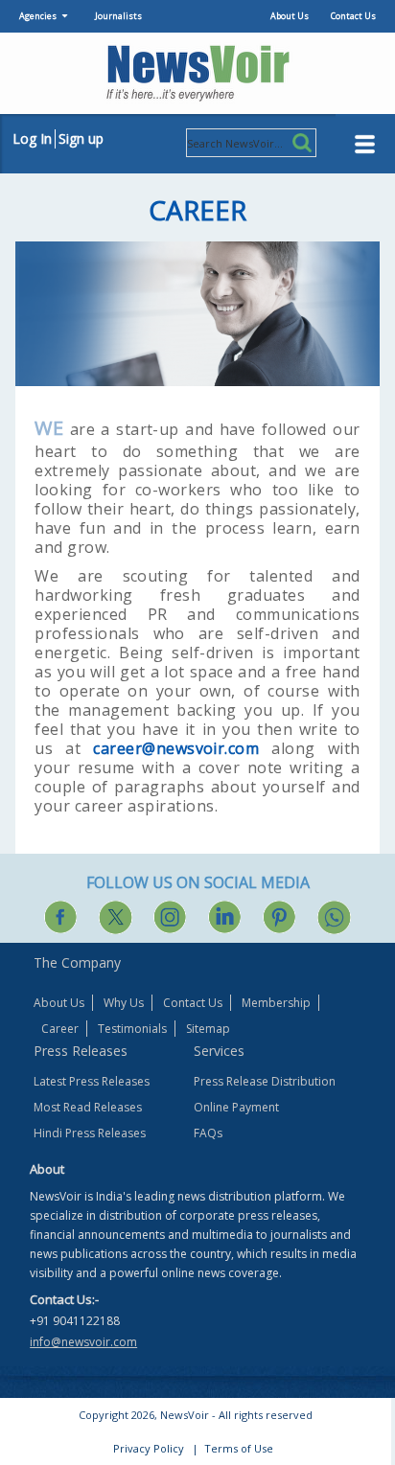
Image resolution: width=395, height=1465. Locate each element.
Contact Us (353, 16)
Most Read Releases (88, 1107)
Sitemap (208, 1028)
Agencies (38, 16)
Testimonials (132, 1028)
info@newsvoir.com (83, 1342)
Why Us (124, 1003)
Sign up (81, 138)
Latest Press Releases (92, 1081)
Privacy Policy (148, 1448)
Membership (276, 1003)
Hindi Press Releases (90, 1133)
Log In (32, 138)
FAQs (208, 1133)
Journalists (118, 16)
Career (60, 1028)
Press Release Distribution (265, 1081)
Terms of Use (238, 1448)
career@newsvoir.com (176, 748)
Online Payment (236, 1107)
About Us (289, 16)
